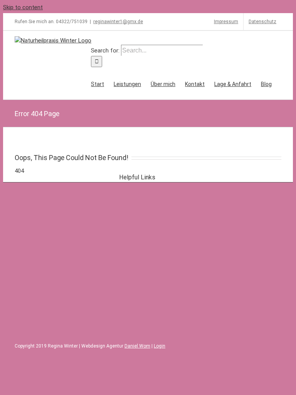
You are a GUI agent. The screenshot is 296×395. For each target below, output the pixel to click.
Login (159, 346)
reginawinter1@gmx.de (118, 21)
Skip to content (23, 7)
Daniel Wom (137, 346)
